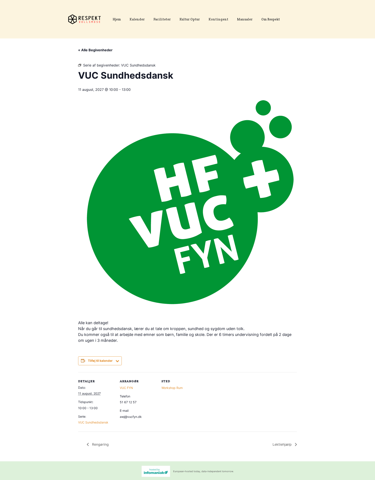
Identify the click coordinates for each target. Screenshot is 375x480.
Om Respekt (270, 19)
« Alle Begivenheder (95, 50)
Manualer (245, 19)
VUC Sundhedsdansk (93, 422)
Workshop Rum (172, 388)
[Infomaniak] (155, 471)
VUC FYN (126, 388)
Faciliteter (162, 19)
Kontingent (218, 19)
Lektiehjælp (283, 444)
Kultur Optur (189, 19)
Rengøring (100, 444)
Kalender (137, 19)
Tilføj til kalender (100, 360)
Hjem (117, 19)
